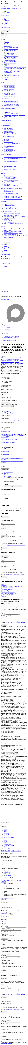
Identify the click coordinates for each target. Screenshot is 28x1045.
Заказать (20, 486)
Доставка (6, 20)
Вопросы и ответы (9, 837)
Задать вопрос (4, 469)
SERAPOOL (7, 494)
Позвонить (8, 330)
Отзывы (6, 474)
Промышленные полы (10, 63)
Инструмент (7, 74)
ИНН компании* (5, 1025)
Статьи (5, 842)
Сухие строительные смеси (11, 49)
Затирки (6, 43)
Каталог (8, 243)
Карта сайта (7, 848)
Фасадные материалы (9, 60)
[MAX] (6, 11)
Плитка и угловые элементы (8, 340)
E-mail (2, 910)
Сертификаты (7, 844)
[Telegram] (7, 12)
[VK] (4, 862)
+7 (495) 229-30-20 (16, 8)
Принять (10, 1043)
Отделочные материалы (10, 57)
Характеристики (8, 472)
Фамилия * (3, 925)
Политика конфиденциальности (9, 880)
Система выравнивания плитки (12, 71)
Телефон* (3, 615)
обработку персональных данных (16, 545)
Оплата (6, 22)
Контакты (6, 24)
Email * (2, 926)
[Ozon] (6, 871)
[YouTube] (4, 864)
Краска (5, 65)
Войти (2, 921)
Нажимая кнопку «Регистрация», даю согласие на (13, 941)
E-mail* (3, 1004)
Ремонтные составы (9, 51)
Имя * (2, 923)
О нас (5, 19)
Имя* (2, 613)
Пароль (3, 912)
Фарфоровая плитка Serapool (11, 76)
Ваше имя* (3, 954)
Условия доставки (13, 437)
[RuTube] (4, 865)
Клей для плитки (8, 54)
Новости (6, 830)
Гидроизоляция (8, 46)
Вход (2, 27)
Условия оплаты (12, 457)
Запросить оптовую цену (7, 406)
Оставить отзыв (5, 516)
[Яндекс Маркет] (8, 874)
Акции (5, 23)
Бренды (6, 18)
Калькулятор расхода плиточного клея (14, 847)
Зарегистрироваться (6, 898)
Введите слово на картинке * (8, 935)
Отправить (3, 547)
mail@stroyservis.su (5, 8)
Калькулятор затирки (9, 845)
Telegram (6, 291)
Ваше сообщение (5, 960)
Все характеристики (6, 385)
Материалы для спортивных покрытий (14, 68)
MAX (5, 266)
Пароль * (3, 928)
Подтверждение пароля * (7, 929)
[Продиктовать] (2, 34)
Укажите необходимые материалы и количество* (14, 1026)
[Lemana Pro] (7, 875)
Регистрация (7, 27)
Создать (10, 907)
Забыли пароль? (5, 913)
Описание (6, 473)
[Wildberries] (7, 872)
